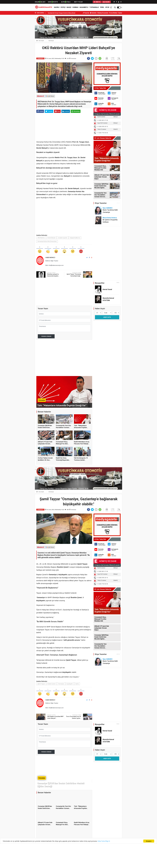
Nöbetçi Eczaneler (102, 13)
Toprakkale (94, 7)
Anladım (148, 841)
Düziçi (63, 7)
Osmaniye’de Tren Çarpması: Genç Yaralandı (55, 13)
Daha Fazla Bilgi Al (104, 841)
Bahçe (69, 7)
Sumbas (75, 7)
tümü (118, 282)
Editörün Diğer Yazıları (51, 261)
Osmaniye (51, 40)
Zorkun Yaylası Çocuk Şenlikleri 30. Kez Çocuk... (45, 460)
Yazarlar (86, 13)
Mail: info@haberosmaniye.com (54, 265)
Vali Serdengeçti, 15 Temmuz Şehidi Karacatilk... (81, 460)
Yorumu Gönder (46, 336)
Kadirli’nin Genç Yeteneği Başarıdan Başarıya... (62, 460)
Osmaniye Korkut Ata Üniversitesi (47, 241)
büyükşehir (70, 684)
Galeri (107, 2)
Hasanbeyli (83, 7)
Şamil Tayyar (41, 684)
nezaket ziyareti (62, 238)
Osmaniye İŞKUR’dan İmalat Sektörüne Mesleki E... (45, 427)
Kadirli (57, 7)
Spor (107, 7)
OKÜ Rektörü (41, 238)
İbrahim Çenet (51, 684)
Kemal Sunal (107, 289)
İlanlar (120, 13)
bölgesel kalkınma (75, 238)
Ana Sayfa (41, 40)
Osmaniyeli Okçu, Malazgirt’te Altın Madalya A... (62, 444)
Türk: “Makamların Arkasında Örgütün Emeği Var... (80, 427)
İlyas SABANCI (107, 208)
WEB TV (97, 2)
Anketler (94, 13)
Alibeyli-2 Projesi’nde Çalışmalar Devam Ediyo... (45, 444)
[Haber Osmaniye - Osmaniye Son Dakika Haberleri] (44, 7)
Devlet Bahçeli (51, 238)
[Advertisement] (26, 40)
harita (77, 684)
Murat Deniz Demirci (110, 218)
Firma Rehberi (113, 13)
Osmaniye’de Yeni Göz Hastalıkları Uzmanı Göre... (63, 427)
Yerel (102, 7)
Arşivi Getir (107, 317)
